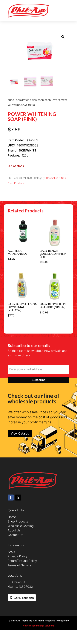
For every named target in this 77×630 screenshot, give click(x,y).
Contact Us (15, 535)
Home (12, 517)
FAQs (11, 552)
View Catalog (20, 433)
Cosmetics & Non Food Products (36, 100)
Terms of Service (19, 565)
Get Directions (24, 598)
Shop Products (18, 521)
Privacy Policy (17, 556)
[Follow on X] (18, 497)
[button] (63, 37)
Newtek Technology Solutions (38, 625)
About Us (14, 530)
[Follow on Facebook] (11, 497)
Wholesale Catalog (21, 526)
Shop (11, 100)
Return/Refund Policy (22, 561)
